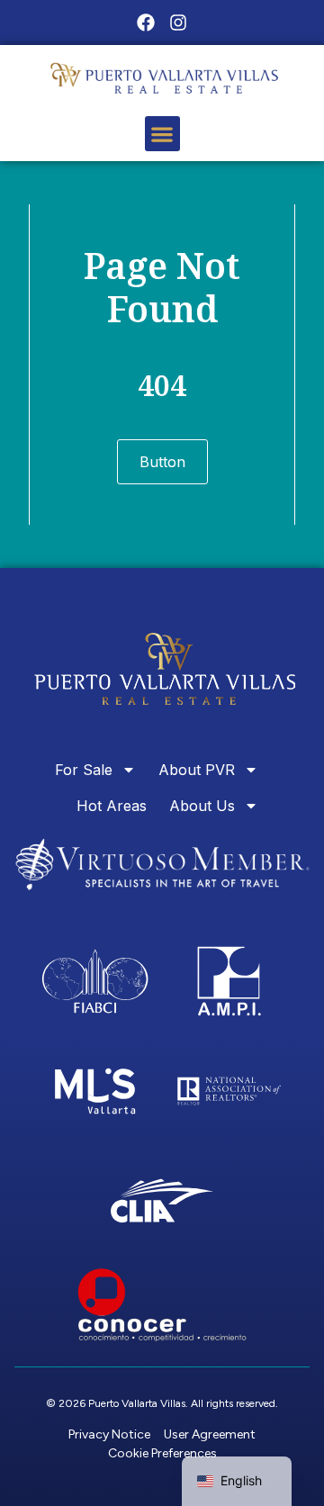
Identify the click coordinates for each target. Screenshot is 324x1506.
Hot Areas (111, 806)
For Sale (83, 770)
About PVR (196, 770)
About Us (202, 806)
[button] (162, 133)
